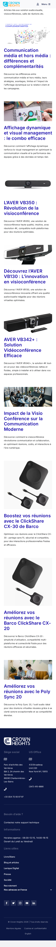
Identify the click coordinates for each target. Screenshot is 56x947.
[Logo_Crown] (11, 3)
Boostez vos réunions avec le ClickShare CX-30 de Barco (27, 521)
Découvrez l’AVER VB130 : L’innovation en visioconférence (26, 276)
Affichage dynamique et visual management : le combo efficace (28, 133)
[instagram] (20, 903)
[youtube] (27, 903)
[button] (28, 889)
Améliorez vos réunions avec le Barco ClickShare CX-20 (27, 620)
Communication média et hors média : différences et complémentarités (27, 58)
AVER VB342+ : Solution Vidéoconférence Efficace (22, 347)
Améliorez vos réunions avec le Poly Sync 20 (27, 691)
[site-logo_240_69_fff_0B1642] (17, 738)
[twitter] (13, 903)
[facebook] (6, 903)
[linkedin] (33, 903)
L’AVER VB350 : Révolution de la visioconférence (21, 208)
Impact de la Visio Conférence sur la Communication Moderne (23, 421)
